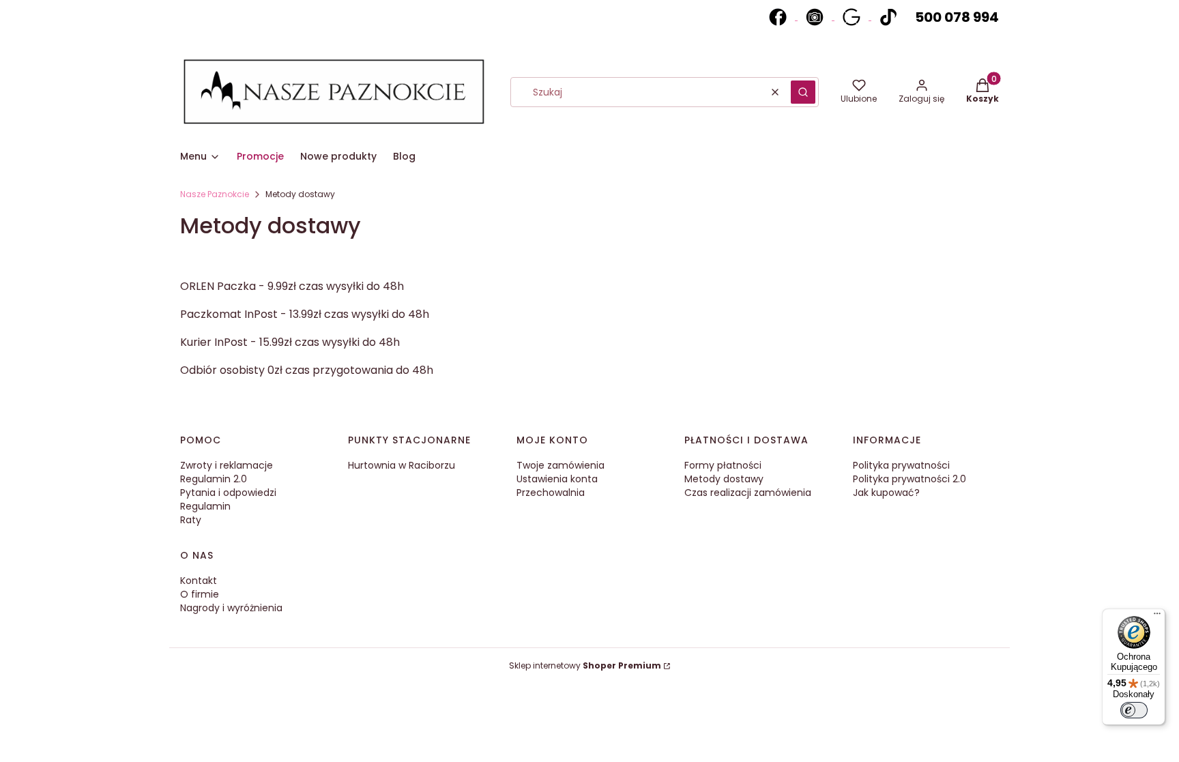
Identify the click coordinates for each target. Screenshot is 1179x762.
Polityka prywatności (901, 465)
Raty (190, 520)
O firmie (199, 594)
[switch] (1134, 710)
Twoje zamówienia (560, 465)
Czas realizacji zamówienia (747, 492)
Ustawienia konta (557, 479)
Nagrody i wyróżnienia (231, 608)
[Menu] (1157, 617)
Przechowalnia (550, 492)
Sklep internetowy (585, 665)
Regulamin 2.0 (213, 479)
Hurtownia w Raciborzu (401, 465)
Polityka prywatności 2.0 (909, 479)
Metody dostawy (723, 479)
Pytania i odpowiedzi (228, 492)
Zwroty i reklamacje (226, 465)
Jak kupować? (886, 492)
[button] (803, 92)
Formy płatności (722, 465)
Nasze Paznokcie (214, 194)
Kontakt (198, 580)
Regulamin (205, 506)
